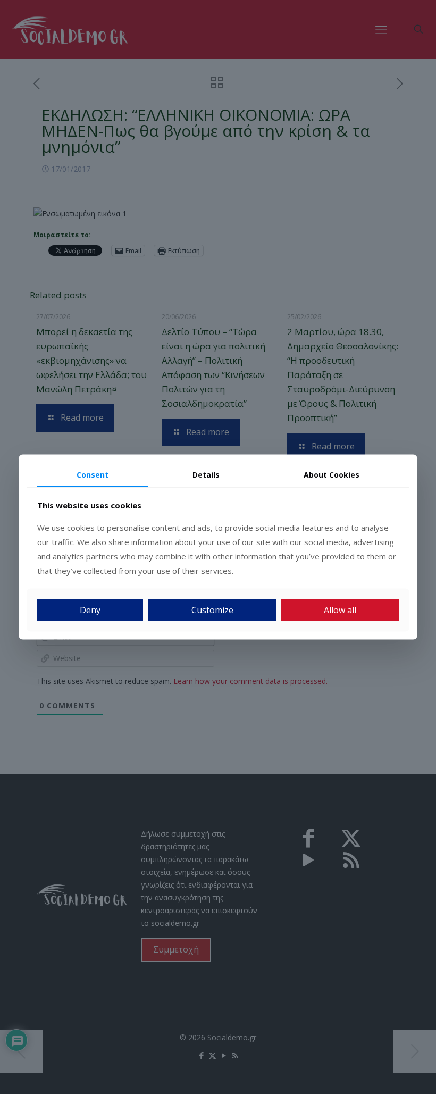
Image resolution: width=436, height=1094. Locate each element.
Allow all (340, 610)
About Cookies (331, 474)
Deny (90, 610)
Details (206, 474)
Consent (92, 474)
